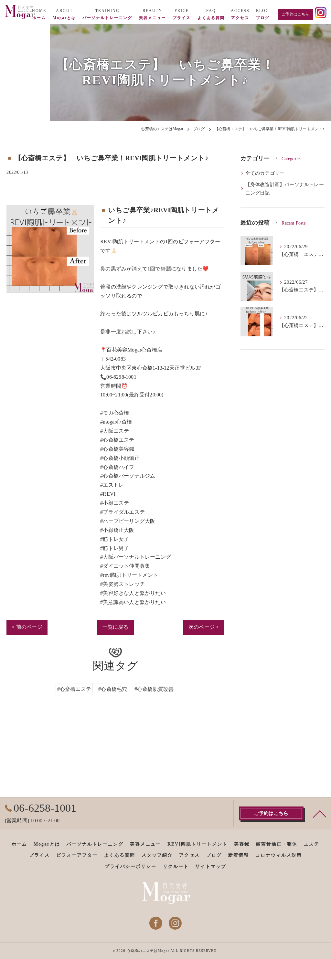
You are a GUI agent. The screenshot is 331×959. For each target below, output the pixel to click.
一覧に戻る (115, 627)
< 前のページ (27, 627)
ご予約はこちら (295, 14)
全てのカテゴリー (265, 173)
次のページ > (203, 627)
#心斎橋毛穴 (112, 689)
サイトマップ (210, 866)
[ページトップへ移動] (319, 813)
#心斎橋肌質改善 (154, 689)
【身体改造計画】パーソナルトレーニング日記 (284, 188)
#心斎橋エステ (74, 689)
